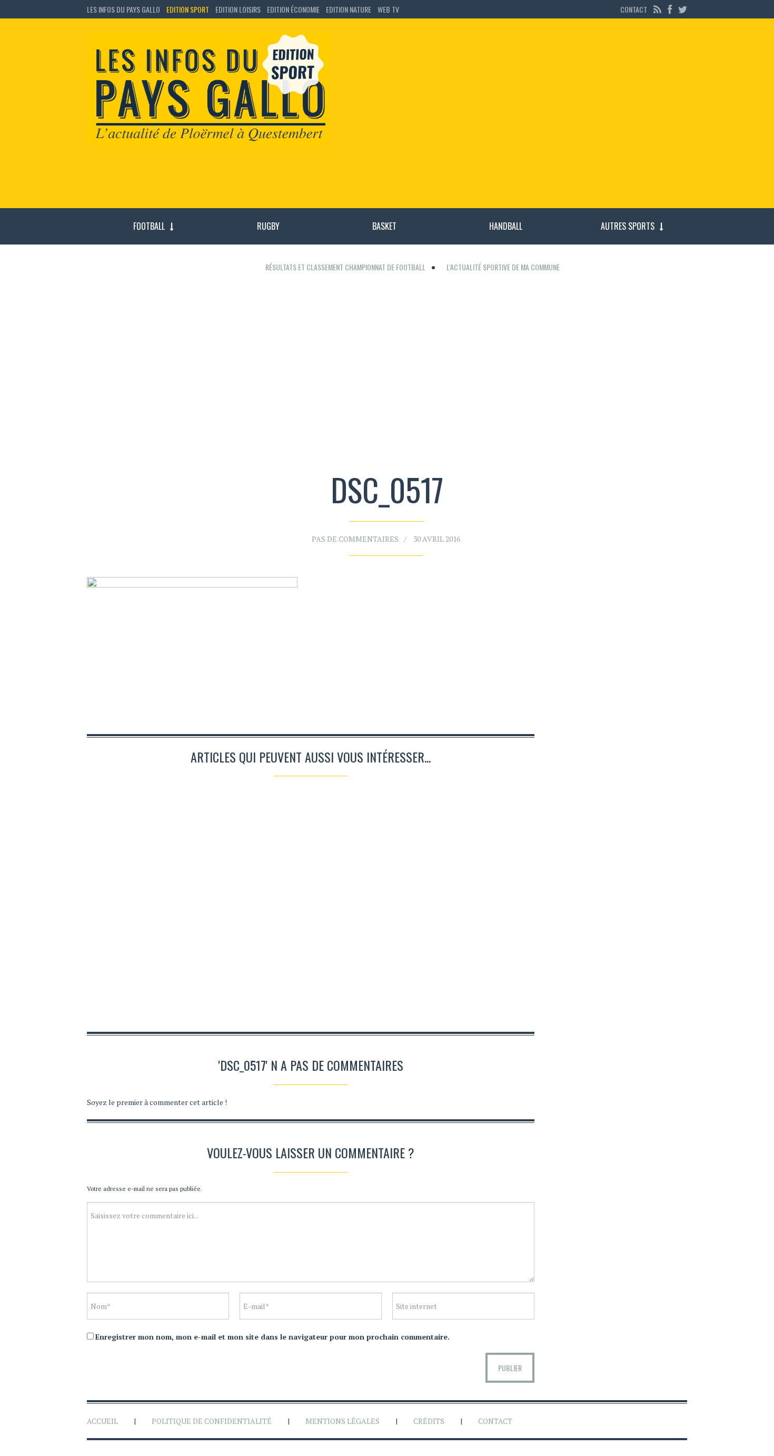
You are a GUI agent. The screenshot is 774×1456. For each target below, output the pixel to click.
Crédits (428, 1421)
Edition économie (293, 9)
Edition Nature (348, 9)
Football (149, 226)
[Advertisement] (517, 118)
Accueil (102, 1421)
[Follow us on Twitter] (681, 9)
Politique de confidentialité (212, 1421)
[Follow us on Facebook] (669, 9)
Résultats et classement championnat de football (345, 266)
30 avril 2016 (436, 539)
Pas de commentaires (355, 539)
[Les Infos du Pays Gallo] (209, 89)
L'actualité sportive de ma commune (503, 266)
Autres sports (627, 226)
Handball (505, 226)
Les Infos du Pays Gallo (123, 9)
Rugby (268, 226)
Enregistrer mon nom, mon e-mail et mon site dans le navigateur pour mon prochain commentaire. (272, 1337)
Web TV (388, 9)
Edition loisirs (238, 9)
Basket (384, 226)
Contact (633, 9)
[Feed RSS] (657, 9)
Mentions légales (342, 1421)
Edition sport (187, 9)
